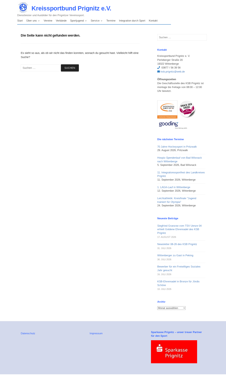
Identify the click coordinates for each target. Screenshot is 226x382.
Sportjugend (77, 20)
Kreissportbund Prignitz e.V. (71, 8)
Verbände (61, 20)
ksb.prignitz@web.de (172, 71)
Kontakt (153, 20)
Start (20, 20)
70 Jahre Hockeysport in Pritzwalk (177, 146)
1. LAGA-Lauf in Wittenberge (173, 187)
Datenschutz (28, 333)
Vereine (48, 20)
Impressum (96, 333)
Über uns (31, 20)
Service (95, 20)
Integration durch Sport (132, 20)
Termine (110, 20)
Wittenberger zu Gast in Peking (175, 255)
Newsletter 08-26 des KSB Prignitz (177, 244)
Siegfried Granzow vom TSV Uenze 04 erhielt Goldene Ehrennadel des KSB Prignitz (179, 229)
